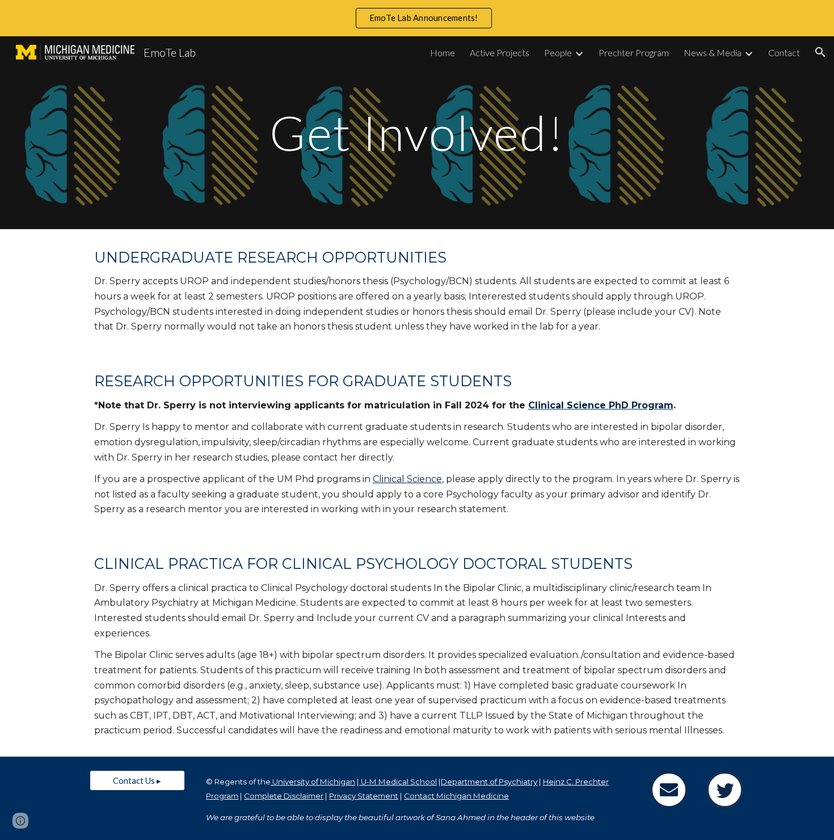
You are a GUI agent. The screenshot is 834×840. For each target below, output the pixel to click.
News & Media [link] (713, 52)
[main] (417, 132)
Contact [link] (784, 52)
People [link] (558, 52)
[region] (417, 18)
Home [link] (442, 52)
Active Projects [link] (499, 52)
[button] (820, 52)
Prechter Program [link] (634, 52)
